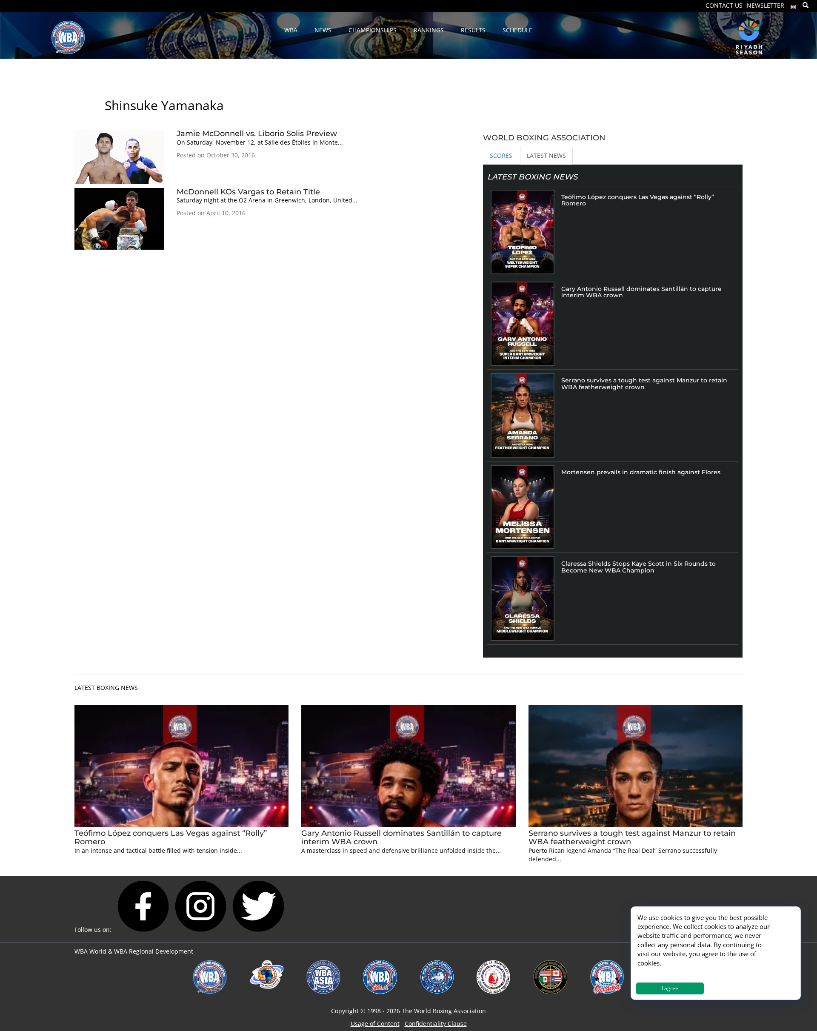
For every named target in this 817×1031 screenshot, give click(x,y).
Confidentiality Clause (436, 1024)
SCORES (501, 155)
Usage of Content (375, 1024)
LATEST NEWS (546, 155)
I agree (670, 988)
